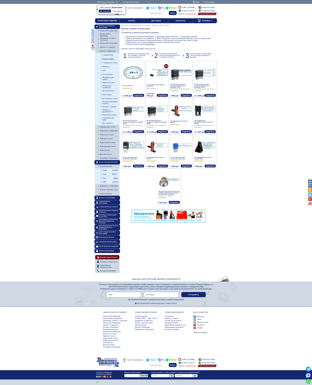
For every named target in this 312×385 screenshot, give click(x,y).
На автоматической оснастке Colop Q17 (130, 158)
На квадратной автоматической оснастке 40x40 (203, 122)
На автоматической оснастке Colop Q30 (177, 158)
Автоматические (106, 166)
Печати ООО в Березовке (105, 35)
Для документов (108, 91)
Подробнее (138, 95)
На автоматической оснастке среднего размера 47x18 (133, 122)
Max (162, 8)
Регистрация (209, 2)
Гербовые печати (106, 139)
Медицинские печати (107, 127)
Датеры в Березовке (107, 198)
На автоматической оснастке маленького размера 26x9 (178, 85)
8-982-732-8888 (188, 7)
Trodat (104, 170)
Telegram (153, 8)
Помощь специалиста (108, 262)
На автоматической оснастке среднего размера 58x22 (156, 122)
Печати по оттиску (107, 135)
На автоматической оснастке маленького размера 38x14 (202, 85)
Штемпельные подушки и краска (108, 211)
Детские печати (106, 154)
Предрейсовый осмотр (107, 78)
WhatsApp (173, 8)
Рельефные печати (106, 237)
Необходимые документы (174, 327)
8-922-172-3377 (188, 11)
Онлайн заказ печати (130, 2)
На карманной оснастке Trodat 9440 (203, 158)
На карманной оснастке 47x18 (155, 158)
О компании (169, 316)
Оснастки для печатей (108, 162)
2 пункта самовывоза (134, 8)
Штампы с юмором (109, 107)
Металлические (106, 194)
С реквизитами (107, 55)
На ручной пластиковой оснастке (155, 85)
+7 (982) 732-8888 (134, 289)
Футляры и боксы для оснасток (108, 216)
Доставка (156, 21)
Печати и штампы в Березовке (133, 25)
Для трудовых (107, 123)
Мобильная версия (200, 332)
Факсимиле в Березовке (109, 131)
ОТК (104, 70)
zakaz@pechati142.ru (209, 14)
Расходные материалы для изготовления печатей (108, 221)
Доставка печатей (171, 323)
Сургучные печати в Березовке (107, 233)
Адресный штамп (108, 82)
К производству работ (108, 119)
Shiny (104, 178)
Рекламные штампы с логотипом (108, 39)
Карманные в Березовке (109, 186)
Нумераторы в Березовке (104, 202)
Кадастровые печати (107, 142)
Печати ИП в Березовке (108, 31)
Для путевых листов (110, 98)
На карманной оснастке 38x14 (179, 121)
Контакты (180, 21)
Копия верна (107, 95)
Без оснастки (127, 85)
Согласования (107, 74)
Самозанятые (105, 150)
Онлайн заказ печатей (173, 321)
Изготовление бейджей (108, 246)
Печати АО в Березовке (109, 43)
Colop (104, 174)
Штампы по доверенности (107, 111)
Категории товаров (107, 21)
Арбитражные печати (108, 146)
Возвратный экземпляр (106, 86)
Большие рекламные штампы (110, 102)
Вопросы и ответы (171, 318)
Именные (105, 66)
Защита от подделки (107, 47)
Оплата (131, 21)
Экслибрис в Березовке (108, 158)
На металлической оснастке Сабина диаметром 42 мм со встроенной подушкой (169, 192)
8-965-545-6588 (208, 11)
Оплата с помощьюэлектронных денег (104, 373)
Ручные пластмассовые (109, 190)
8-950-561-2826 (208, 7)
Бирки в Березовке (106, 251)
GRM (104, 182)
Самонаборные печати (108, 207)
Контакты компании (108, 271)
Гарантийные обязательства (106, 266)
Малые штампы (108, 59)
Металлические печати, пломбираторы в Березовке (108, 227)
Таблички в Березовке (108, 242)
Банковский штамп (109, 115)
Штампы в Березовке (151, 25)
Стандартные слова (109, 63)
